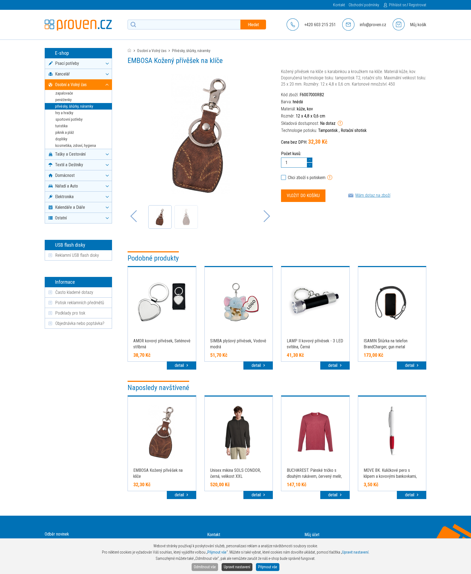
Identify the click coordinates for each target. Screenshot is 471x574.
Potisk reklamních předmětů (79, 302)
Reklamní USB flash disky (77, 255)
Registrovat (417, 5)
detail (180, 365)
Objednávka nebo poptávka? (79, 323)
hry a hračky (64, 113)
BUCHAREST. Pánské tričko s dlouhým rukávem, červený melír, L (314, 476)
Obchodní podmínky (364, 5)
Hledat (253, 24)
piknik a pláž (64, 132)
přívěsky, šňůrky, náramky (74, 106)
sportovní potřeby (69, 119)
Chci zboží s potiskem (306, 177)
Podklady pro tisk (70, 313)
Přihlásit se (397, 5)
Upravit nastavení (237, 567)
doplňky (61, 139)
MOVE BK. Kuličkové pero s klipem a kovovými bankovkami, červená (390, 476)
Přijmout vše (267, 567)
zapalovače (64, 93)
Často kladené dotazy (74, 292)
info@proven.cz (373, 24)
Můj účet (311, 534)
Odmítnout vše (205, 567)
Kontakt (339, 5)
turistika (61, 126)
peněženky (63, 100)
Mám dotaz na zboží (372, 195)
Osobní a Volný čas (152, 51)
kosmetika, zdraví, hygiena (75, 145)
